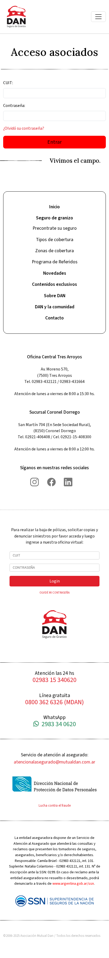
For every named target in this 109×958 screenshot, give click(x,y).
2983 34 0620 (57, 724)
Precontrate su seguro (55, 228)
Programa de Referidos (55, 262)
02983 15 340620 (54, 680)
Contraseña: (14, 106)
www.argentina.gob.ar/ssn (73, 883)
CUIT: (8, 83)
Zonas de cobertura (54, 250)
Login (54, 581)
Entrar (54, 142)
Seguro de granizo (54, 218)
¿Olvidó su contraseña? (23, 128)
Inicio (54, 207)
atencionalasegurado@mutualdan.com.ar (54, 762)
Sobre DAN (54, 295)
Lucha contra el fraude (55, 805)
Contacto (54, 318)
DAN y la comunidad (54, 307)
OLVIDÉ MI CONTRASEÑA (54, 593)
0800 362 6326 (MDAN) (54, 702)
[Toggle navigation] (98, 16)
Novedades (54, 273)
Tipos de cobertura (54, 239)
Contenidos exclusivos (54, 284)
